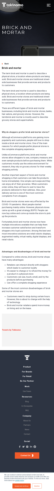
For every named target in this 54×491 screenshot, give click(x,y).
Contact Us (26, 455)
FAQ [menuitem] (27, 410)
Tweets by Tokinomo (11, 330)
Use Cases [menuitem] (27, 391)
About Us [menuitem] (27, 421)
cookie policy (19, 480)
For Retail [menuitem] (27, 376)
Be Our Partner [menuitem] (27, 381)
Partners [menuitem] (27, 425)
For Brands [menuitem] (27, 372)
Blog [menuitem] (27, 402)
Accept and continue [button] (22, 486)
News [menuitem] (27, 430)
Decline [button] (37, 486)
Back (7, 64)
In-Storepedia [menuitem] (27, 406)
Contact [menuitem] (27, 434)
